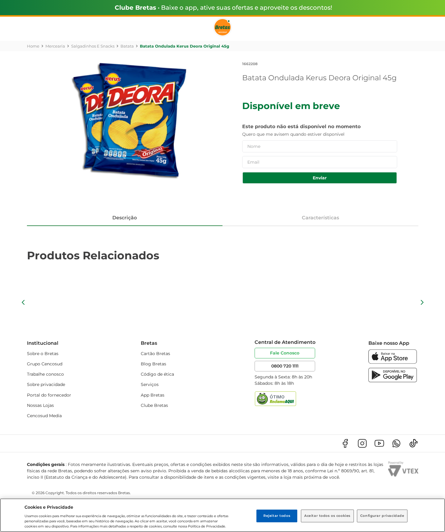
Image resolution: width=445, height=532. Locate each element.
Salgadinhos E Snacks (92, 46)
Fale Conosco (284, 353)
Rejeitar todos (276, 516)
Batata (127, 46)
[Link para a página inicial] (33, 46)
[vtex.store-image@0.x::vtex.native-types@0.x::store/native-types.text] (345, 443)
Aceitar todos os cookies (327, 516)
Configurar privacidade (382, 516)
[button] (23, 302)
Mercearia (55, 46)
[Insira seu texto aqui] (392, 362)
